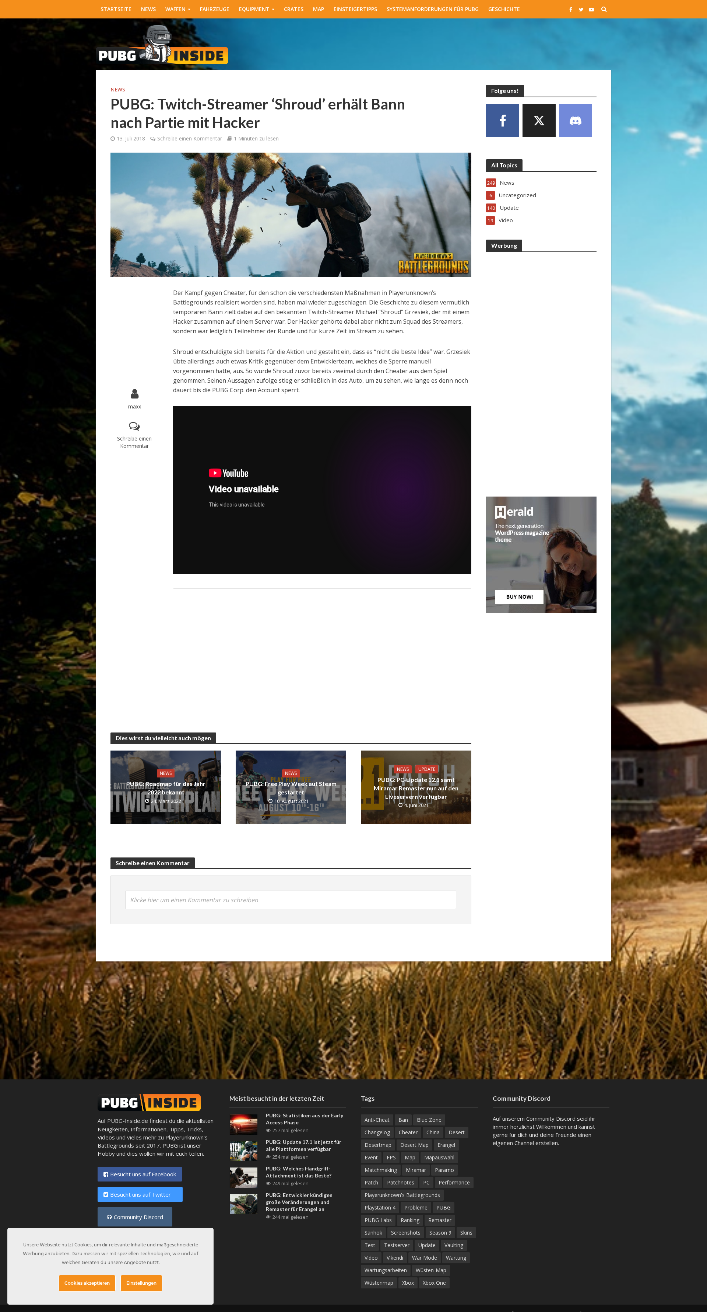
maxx (134, 406)
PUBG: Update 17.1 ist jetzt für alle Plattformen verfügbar (303, 1145)
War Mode (424, 1257)
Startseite (116, 9)
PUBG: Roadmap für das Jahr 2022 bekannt (165, 788)
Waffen (175, 9)
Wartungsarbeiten (386, 1270)
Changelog (377, 1132)
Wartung (456, 1257)
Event (371, 1157)
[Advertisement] (477, 42)
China (433, 1132)
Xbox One (434, 1282)
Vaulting (453, 1245)
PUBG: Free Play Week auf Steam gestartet (291, 788)
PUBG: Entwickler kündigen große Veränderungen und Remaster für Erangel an (299, 1202)
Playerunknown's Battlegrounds (402, 1194)
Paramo (444, 1169)
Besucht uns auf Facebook (143, 1174)
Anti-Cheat (377, 1119)
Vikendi (395, 1257)
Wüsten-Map (431, 1270)
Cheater (408, 1132)
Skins (466, 1232)
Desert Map (414, 1144)
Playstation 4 (380, 1207)
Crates (293, 9)
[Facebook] (502, 120)
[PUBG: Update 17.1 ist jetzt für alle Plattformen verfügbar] (243, 1150)
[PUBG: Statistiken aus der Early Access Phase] (243, 1123)
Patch (371, 1182)
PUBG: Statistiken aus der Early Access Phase (304, 1118)
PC (426, 1182)
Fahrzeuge (214, 9)
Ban (403, 1119)
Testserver (396, 1245)
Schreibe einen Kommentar (189, 138)
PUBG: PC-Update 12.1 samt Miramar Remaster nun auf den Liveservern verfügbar (416, 788)
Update (426, 769)
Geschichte (504, 9)
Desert (457, 1132)
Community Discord (138, 1217)
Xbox (408, 1282)
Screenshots (406, 1232)
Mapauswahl (439, 1157)
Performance (454, 1182)
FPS (391, 1157)
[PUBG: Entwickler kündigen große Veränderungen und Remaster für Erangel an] (243, 1203)
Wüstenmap (379, 1282)
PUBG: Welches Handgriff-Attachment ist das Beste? (298, 1172)
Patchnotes (400, 1182)
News (148, 9)
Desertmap (378, 1144)
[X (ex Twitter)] (539, 120)
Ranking (410, 1220)
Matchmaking (381, 1169)
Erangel (446, 1144)
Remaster (439, 1220)
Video (371, 1257)
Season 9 (440, 1232)
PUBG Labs (378, 1220)
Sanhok (373, 1232)
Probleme (416, 1207)
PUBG (443, 1207)
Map (318, 9)
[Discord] (575, 120)
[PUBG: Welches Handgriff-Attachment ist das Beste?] (243, 1177)
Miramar (416, 1169)
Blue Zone (429, 1119)
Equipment (254, 9)
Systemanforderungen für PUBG (433, 9)
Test (370, 1245)
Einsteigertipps (355, 9)
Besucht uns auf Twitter (143, 1194)
